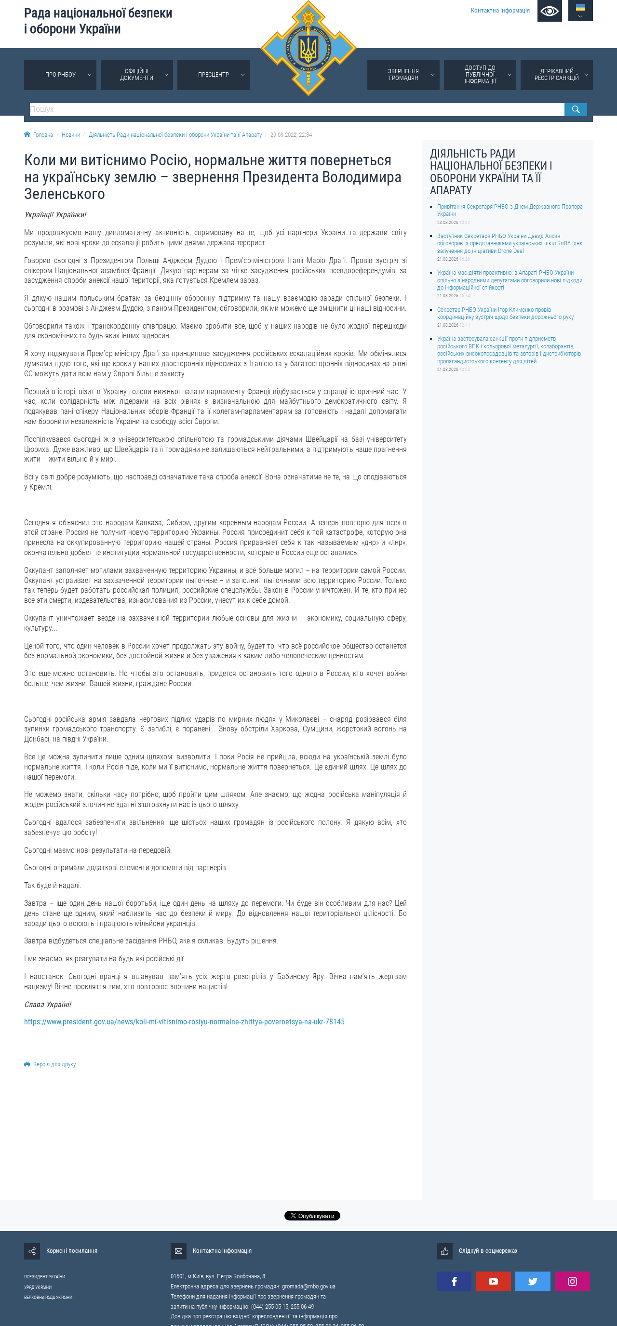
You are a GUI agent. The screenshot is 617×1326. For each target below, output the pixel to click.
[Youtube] (493, 1281)
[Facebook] (454, 1281)
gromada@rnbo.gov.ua (308, 1286)
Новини (71, 134)
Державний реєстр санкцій (557, 74)
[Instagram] (572, 1281)
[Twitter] (532, 1281)
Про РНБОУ (60, 74)
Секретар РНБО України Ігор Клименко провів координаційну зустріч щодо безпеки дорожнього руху (505, 312)
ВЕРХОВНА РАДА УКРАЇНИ (48, 1297)
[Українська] (580, 7)
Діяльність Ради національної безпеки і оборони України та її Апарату (175, 134)
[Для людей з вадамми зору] (549, 11)
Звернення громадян (403, 74)
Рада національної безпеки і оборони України (98, 21)
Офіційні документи (136, 74)
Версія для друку (54, 1064)
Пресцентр (213, 74)
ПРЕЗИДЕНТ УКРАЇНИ (44, 1276)
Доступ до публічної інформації (480, 74)
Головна (43, 134)
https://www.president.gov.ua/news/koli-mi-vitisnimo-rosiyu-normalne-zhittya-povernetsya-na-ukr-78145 (184, 1021)
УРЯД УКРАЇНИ (38, 1287)
